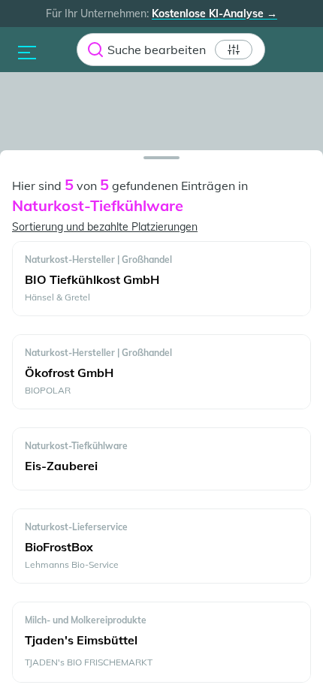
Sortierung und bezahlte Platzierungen (105, 227)
